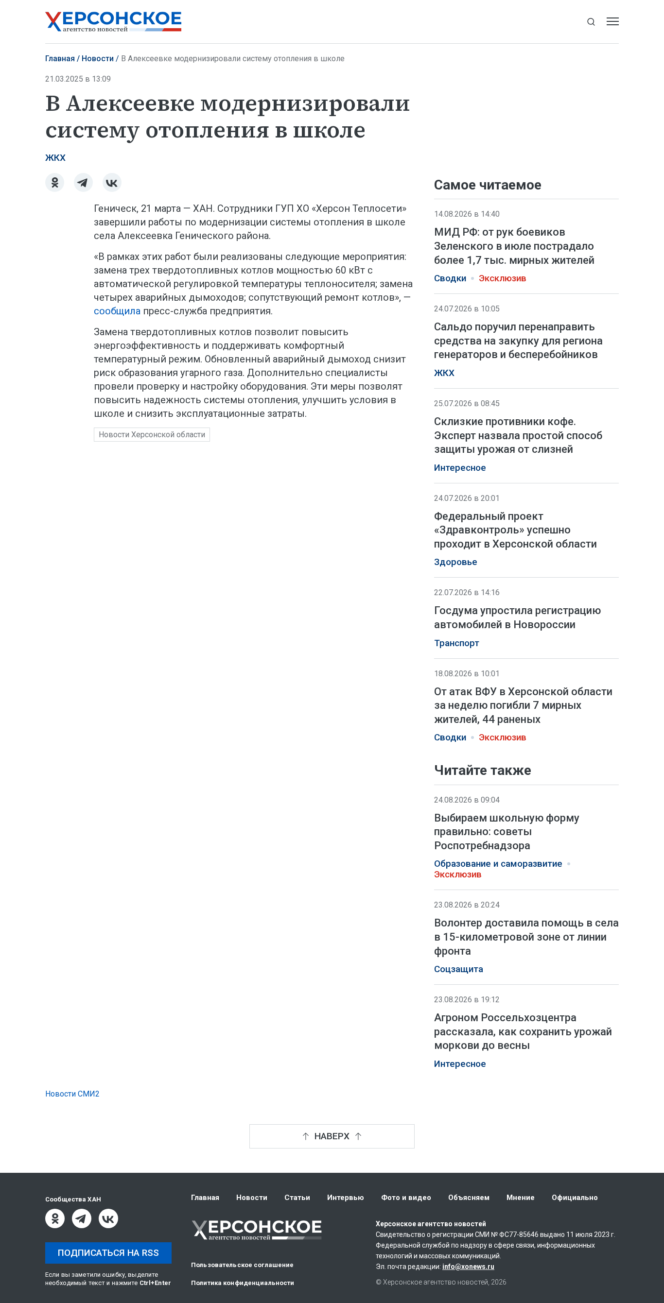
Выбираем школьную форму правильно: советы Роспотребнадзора (506, 832)
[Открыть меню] (612, 21)
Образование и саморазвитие (498, 864)
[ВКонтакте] (112, 182)
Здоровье (455, 562)
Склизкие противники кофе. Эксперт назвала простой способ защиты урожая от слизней (518, 435)
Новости (98, 58)
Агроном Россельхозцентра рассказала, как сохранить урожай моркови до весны (523, 1032)
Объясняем (468, 1197)
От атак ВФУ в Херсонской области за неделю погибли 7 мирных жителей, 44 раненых (523, 705)
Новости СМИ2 (72, 1093)
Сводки (450, 278)
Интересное (460, 468)
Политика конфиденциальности (243, 1282)
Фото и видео (406, 1197)
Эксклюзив (502, 278)
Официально (575, 1197)
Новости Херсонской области (152, 434)
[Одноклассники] (54, 182)
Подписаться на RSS (108, 1252)
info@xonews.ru (468, 1266)
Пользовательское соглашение (242, 1265)
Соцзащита (458, 969)
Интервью (345, 1197)
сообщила (118, 311)
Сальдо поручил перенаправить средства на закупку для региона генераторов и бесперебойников (518, 340)
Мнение (521, 1197)
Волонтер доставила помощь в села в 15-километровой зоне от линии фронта (526, 937)
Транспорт (456, 643)
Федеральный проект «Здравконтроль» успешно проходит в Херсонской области (515, 530)
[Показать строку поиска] (590, 21)
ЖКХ (55, 158)
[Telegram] (83, 182)
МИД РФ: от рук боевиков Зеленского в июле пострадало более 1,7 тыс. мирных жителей (514, 246)
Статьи (297, 1197)
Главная (60, 58)
